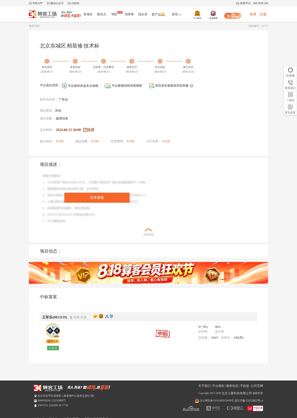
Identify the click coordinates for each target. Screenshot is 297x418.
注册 (263, 14)
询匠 (114, 14)
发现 (175, 14)
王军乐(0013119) (54, 317)
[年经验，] (53, 330)
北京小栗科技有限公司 (237, 393)
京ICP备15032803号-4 (248, 400)
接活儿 (101, 14)
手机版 (244, 385)
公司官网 (257, 385)
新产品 (156, 14)
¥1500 (59, 141)
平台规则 (218, 385)
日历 (90, 130)
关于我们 (204, 385)
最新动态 (232, 385)
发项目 (88, 14)
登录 (253, 14)
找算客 (129, 14)
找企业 (142, 14)
